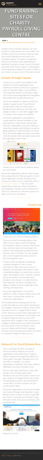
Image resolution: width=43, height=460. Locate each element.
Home (4, 40)
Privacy (9, 456)
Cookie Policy (16, 456)
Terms (4, 456)
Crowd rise (35, 204)
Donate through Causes (16, 77)
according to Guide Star (11, 183)
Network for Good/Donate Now (21, 344)
